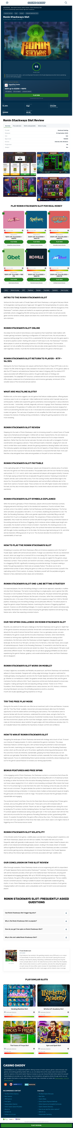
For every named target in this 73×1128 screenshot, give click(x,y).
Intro (6, 290)
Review (38, 290)
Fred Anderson (31, 9)
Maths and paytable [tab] (30, 126)
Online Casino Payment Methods (48, 1101)
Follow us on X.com (10, 1114)
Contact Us (8, 1112)
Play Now (36, 95)
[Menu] (7, 3)
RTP (23, 290)
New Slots (42, 1096)
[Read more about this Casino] (14, 220)
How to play (64, 290)
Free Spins (8, 1101)
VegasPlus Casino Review (13, 245)
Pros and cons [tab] (17, 126)
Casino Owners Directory (46, 1106)
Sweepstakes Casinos (11, 1104)
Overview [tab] (7, 126)
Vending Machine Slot (19, 1009)
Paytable (46, 290)
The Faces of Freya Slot (19, 1045)
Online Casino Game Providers (13, 1106)
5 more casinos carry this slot (36, 98)
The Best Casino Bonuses (46, 1094)
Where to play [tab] (42, 126)
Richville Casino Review (37, 283)
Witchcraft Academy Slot (54, 1009)
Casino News (42, 1099)
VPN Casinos (8, 1099)
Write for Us (42, 1112)
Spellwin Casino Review (37, 245)
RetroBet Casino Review (59, 245)
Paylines (30, 290)
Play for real (36, 1125)
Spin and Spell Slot (53, 1045)
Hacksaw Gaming (63, 130)
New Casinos (8, 1096)
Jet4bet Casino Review (59, 283)
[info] (22, 230)
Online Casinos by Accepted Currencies (50, 1104)
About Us (7, 1109)
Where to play (15, 290)
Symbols (55, 290)
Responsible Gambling (45, 1114)
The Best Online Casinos (12, 1094)
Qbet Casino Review (14, 283)
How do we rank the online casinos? (49, 1109)
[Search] (66, 3)
